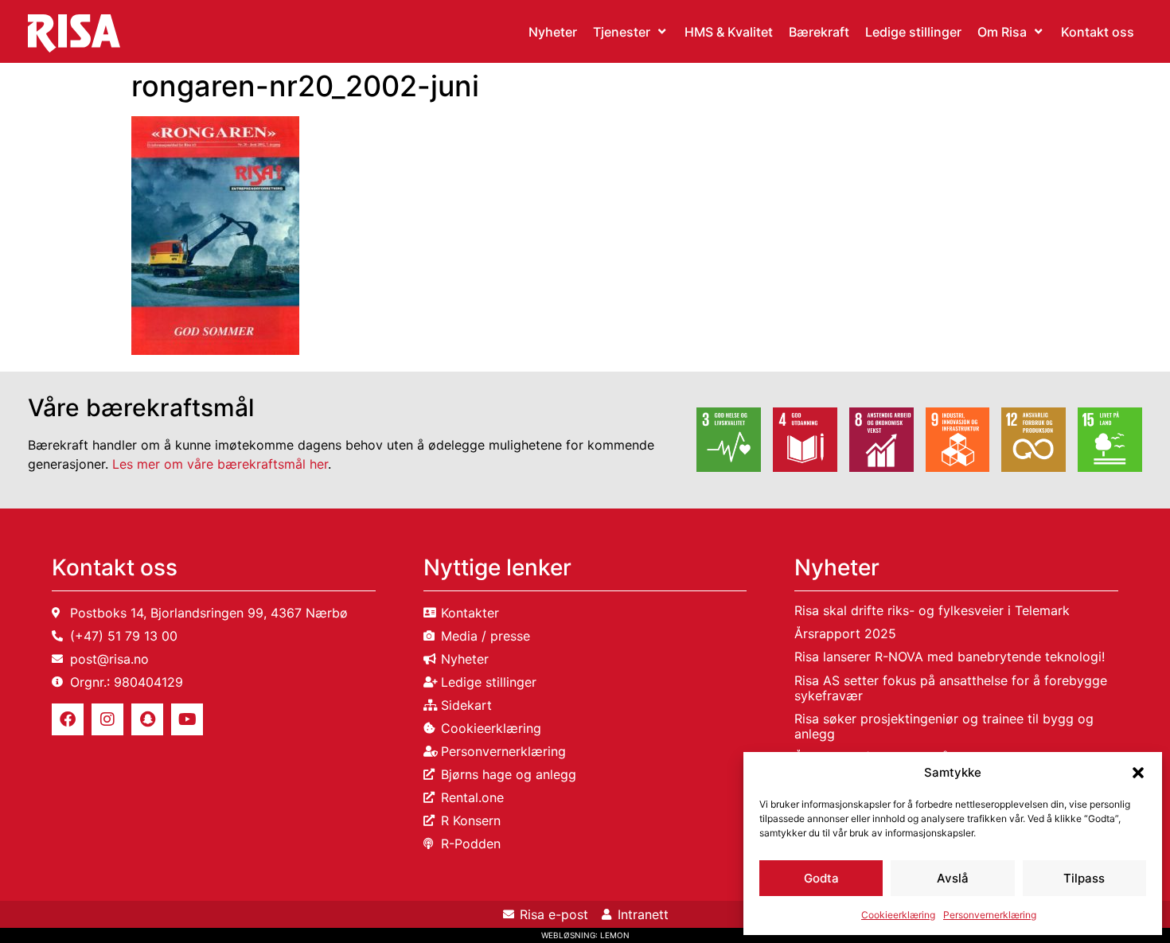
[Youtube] (187, 719)
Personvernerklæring (989, 915)
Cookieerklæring (898, 915)
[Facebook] (68, 719)
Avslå (953, 878)
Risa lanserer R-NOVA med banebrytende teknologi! (949, 656)
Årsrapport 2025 (845, 633)
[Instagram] (107, 719)
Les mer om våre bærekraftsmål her (220, 464)
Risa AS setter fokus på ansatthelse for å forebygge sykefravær (950, 687)
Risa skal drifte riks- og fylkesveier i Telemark (932, 610)
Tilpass (1084, 878)
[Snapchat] (147, 719)
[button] (1138, 773)
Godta (821, 878)
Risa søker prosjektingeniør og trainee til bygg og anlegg (944, 726)
